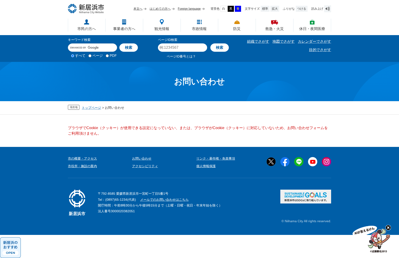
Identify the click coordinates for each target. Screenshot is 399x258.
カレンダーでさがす (314, 41)
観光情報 (161, 29)
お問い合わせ (141, 158)
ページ (97, 56)
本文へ (137, 8)
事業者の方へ (124, 29)
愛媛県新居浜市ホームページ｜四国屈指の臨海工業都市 (86, 8)
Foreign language (189, 8)
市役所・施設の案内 (82, 166)
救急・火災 (274, 29)
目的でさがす (320, 50)
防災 (237, 29)
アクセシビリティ (145, 166)
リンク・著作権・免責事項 (215, 158)
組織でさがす (258, 41)
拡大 (275, 8)
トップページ (91, 107)
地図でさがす (283, 41)
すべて (80, 56)
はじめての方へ (160, 8)
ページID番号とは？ (181, 56)
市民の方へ (86, 29)
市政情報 (199, 29)
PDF (113, 56)
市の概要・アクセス (82, 158)
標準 (265, 8)
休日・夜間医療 (312, 29)
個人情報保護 (206, 166)
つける (301, 8)
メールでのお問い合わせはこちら (164, 199)
